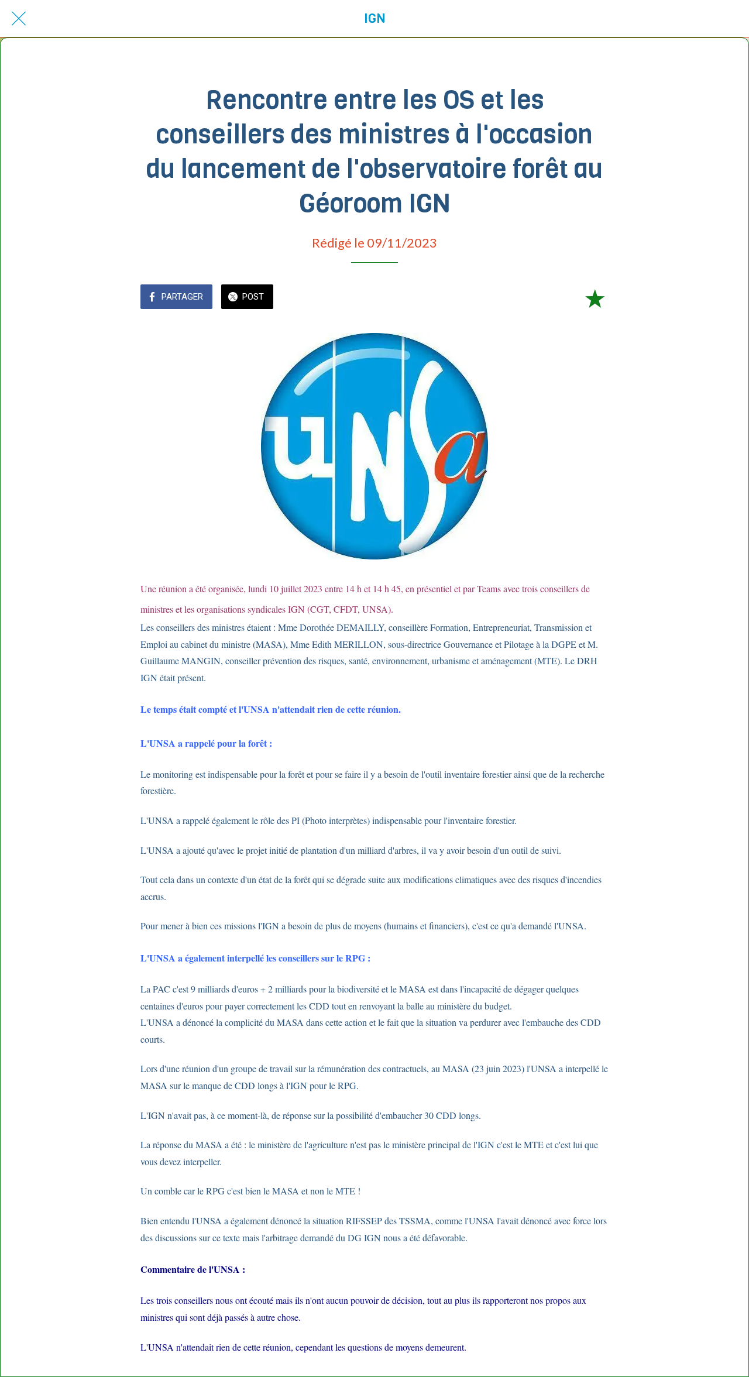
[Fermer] (19, 19)
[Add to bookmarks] (594, 298)
